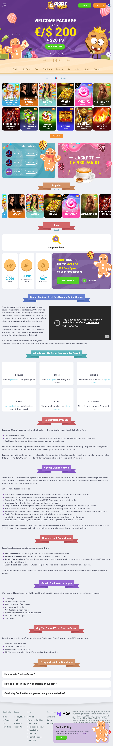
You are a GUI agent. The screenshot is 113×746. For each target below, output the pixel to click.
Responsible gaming (34, 737)
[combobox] (109, 5)
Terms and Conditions (35, 720)
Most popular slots (11, 406)
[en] (109, 5)
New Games (18, 724)
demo (11, 100)
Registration (99, 5)
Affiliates (50, 724)
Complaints (51, 717)
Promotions (7, 727)
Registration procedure (35, 727)
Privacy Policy (32, 730)
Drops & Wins (18, 727)
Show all (56, 190)
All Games (56, 136)
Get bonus (68, 280)
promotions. (14, 380)
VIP (4, 724)
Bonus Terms (32, 724)
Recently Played (19, 717)
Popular (16, 720)
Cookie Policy (32, 740)
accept (61, 738)
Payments (31, 717)
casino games (51, 380)
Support (50, 720)
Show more (64, 78)
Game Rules (31, 734)
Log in (85, 5)
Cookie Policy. (81, 733)
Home (5, 717)
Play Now (30, 154)
